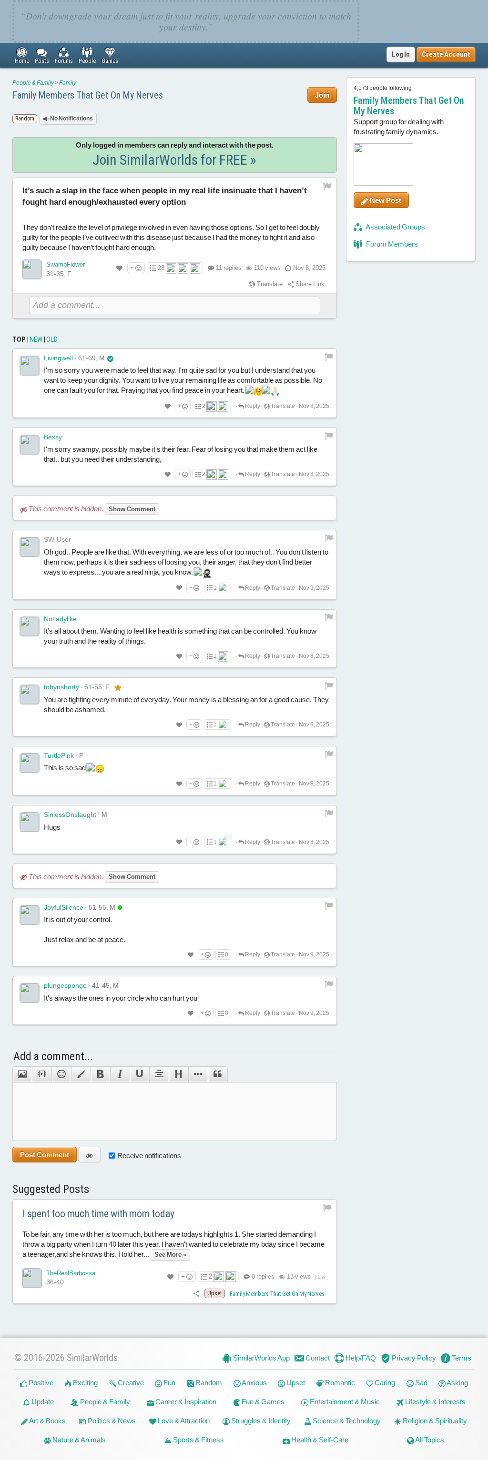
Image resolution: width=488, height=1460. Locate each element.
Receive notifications (149, 1156)
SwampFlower (65, 264)
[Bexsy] (29, 444)
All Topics (429, 1440)
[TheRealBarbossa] (31, 1278)
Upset (295, 1383)
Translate (269, 284)
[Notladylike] (29, 626)
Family (67, 82)
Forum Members (391, 244)
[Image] (22, 1074)
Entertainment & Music (344, 1402)
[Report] (329, 356)
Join (322, 95)
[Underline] (139, 1074)
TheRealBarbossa (70, 1273)
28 (161, 267)
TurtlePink (59, 755)
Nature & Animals (78, 1440)
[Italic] (120, 1074)
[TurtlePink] (29, 763)
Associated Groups (395, 227)
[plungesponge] (29, 993)
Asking (457, 1383)
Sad (420, 1383)
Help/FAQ (360, 1358)
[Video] (41, 1074)
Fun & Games (262, 1402)
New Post (384, 200)
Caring (384, 1383)
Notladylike (60, 619)
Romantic (339, 1383)
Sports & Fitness (198, 1440)
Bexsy (53, 437)
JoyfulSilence (63, 907)
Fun (168, 1383)
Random (208, 1383)
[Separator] (198, 1074)
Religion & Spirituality (434, 1421)
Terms (460, 1358)
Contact (317, 1358)
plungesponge (65, 985)
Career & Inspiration (185, 1402)
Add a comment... (53, 1056)
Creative (130, 1383)
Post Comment (44, 1155)
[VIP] (118, 687)
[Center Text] (159, 1074)
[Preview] (89, 1154)
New (36, 339)
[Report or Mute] (327, 186)
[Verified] (110, 358)
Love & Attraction (183, 1421)
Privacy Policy (413, 1358)
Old (52, 339)
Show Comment (132, 509)
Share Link (309, 284)
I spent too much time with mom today (98, 1214)
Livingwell (58, 358)
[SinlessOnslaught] (29, 822)
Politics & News (111, 1421)
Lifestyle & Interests (435, 1402)
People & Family (33, 82)
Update (42, 1402)
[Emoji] (61, 1074)
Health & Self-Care (319, 1440)
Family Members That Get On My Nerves (87, 95)
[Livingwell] (29, 365)
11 (229, 267)
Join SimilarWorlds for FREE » (174, 159)
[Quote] (218, 1074)
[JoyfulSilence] (29, 914)
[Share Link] (196, 1293)
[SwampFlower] (31, 269)
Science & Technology (346, 1421)
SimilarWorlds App (261, 1358)
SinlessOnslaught (70, 814)
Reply (252, 406)
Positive (40, 1383)
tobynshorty (61, 687)
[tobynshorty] (29, 694)
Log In (401, 54)
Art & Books (47, 1421)
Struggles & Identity (260, 1421)
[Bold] (100, 1074)
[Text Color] (81, 1074)
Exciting (84, 1383)
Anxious (254, 1383)
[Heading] (178, 1074)
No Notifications (71, 118)
